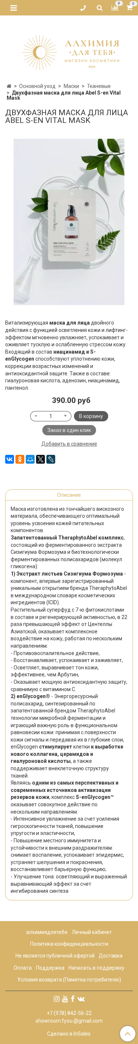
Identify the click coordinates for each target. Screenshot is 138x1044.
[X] (40, 459)
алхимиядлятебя (46, 932)
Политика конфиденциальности (69, 944)
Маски (71, 86)
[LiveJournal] (50, 459)
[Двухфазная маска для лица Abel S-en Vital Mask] (69, 222)
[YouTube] (65, 998)
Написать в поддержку (96, 968)
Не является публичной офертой (55, 956)
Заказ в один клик (69, 430)
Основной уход (37, 86)
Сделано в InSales (69, 1033)
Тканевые (99, 86)
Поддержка (50, 968)
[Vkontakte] (81, 998)
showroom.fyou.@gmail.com (69, 1021)
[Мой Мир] (30, 459)
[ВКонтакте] (9, 459)
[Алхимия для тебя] (69, 46)
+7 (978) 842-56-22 (69, 1013)
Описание (69, 495)
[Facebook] (73, 998)
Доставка (111, 956)
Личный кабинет (92, 932)
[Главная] (9, 86)
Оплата (23, 968)
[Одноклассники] (19, 459)
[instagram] (57, 998)
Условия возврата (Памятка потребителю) (69, 980)
